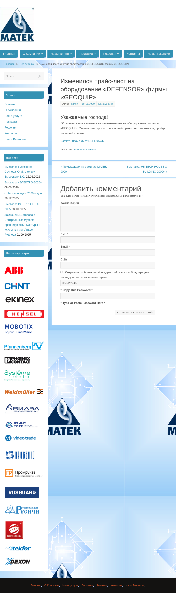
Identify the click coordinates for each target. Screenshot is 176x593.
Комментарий (69, 203)
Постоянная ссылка (84, 149)
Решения (10, 127)
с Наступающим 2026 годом (23, 193)
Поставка (10, 121)
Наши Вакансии (15, 139)
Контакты (10, 133)
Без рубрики (27, 63)
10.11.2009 (88, 103)
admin (74, 103)
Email (65, 246)
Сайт (63, 259)
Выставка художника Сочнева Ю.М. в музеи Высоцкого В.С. (19, 171)
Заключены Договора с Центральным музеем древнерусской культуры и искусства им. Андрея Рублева (22, 224)
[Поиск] (40, 76)
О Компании (12, 110)
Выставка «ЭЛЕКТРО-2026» (23, 182)
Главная (9, 63)
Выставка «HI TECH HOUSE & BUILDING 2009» (147, 169)
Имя (64, 233)
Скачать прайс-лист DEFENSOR (82, 141)
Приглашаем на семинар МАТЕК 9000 (83, 169)
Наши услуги (13, 116)
